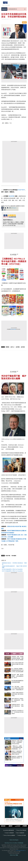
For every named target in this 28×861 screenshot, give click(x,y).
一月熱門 (20, 653)
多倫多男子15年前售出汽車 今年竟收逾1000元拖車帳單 (17, 712)
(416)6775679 (21, 190)
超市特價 (23, 347)
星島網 (11, 329)
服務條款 (13, 835)
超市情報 (18, 347)
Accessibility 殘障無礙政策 (8, 830)
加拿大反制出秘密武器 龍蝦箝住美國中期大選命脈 (18, 664)
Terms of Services (7, 835)
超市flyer (12, 347)
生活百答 (11, 196)
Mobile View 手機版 (14, 855)
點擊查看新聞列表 (13, 9)
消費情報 (7, 347)
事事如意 (14, 329)
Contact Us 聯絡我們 (9, 832)
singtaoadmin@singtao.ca (21, 850)
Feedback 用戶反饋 (22, 835)
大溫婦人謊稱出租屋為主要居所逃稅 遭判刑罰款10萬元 (17, 694)
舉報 (25, 22)
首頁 (3, 5)
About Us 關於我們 (20, 832)
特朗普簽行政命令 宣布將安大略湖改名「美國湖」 (17, 706)
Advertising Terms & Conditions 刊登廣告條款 (14, 842)
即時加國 (7, 5)
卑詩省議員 (14, 555)
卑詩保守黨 (8, 555)
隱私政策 (24, 830)
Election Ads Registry (14, 839)
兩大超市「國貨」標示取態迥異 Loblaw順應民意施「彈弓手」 (17, 676)
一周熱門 (14, 653)
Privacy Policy (20, 830)
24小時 (7, 653)
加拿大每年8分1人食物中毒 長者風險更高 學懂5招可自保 (17, 700)
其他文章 (4, 9)
